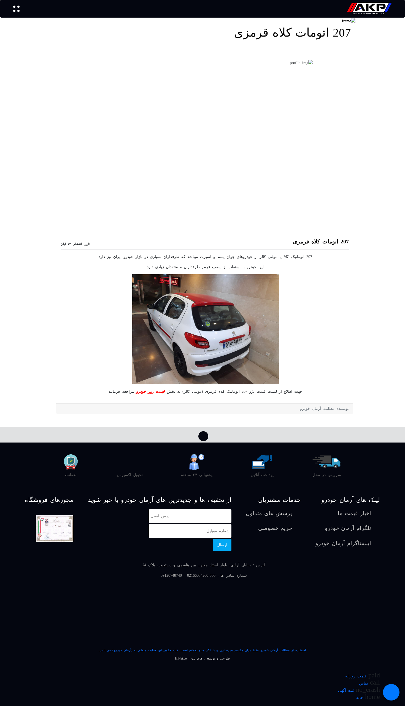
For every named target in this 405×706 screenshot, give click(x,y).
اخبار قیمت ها (354, 513)
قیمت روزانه (355, 676)
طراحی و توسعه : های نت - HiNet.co (202, 658)
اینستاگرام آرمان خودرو (343, 543)
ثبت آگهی (346, 690)
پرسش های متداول (269, 513)
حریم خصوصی (275, 528)
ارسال (222, 545)
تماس (363, 683)
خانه (359, 698)
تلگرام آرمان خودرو (348, 528)
